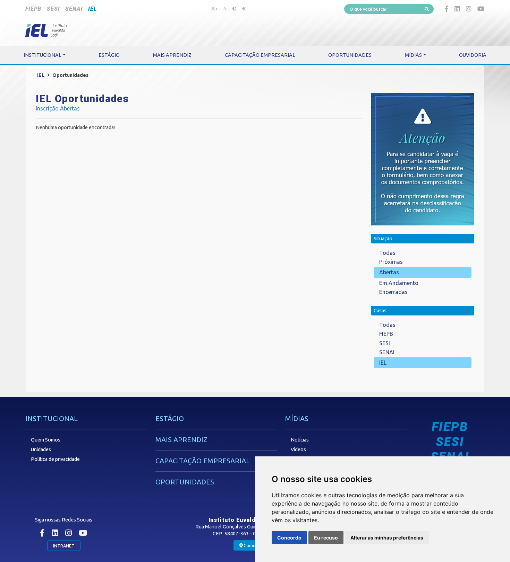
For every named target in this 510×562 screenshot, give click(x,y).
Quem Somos (45, 440)
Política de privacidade (55, 459)
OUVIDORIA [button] (472, 55)
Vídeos (298, 449)
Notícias (300, 440)
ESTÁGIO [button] (109, 55)
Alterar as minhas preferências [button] (386, 538)
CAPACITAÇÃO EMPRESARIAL (202, 461)
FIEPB (33, 9)
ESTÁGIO (169, 418)
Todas (387, 253)
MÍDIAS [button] (413, 55)
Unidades (41, 449)
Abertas (389, 272)
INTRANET (64, 545)
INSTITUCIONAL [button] (42, 55)
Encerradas (393, 292)
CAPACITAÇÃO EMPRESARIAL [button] (260, 55)
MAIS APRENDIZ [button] (172, 55)
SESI (53, 9)
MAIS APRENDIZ (181, 440)
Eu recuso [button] (326, 538)
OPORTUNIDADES (184, 482)
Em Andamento (398, 283)
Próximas (391, 262)
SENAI (74, 9)
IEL (92, 9)
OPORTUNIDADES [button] (350, 55)
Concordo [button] (289, 538)
